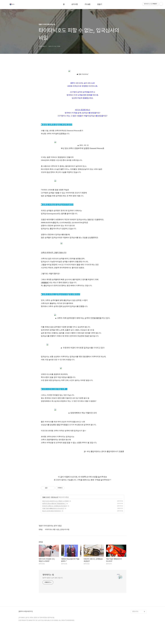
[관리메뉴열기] (161, 4)
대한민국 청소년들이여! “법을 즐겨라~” (54, 503)
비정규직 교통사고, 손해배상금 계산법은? (54, 506)
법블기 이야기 (46, 497)
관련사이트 (135, 611)
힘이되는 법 (54, 497)
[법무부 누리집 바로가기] (26, 611)
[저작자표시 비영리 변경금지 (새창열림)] (67, 488)
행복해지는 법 (48, 575)
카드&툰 (87, 4)
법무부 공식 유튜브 (137, 597)
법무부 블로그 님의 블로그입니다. (53, 578)
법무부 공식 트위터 (137, 604)
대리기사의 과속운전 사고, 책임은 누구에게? (55, 501)
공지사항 (75, 4)
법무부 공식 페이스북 (138, 601)
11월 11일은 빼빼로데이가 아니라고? (53, 508)
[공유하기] (49, 488)
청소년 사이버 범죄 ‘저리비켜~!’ (51, 511)
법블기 (99, 4)
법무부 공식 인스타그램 (138, 608)
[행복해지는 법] (12, 4)
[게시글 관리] (52, 488)
